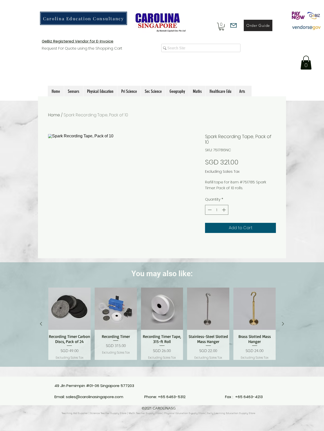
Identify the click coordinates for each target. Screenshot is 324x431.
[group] (162, 323)
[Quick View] (69, 309)
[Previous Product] (41, 324)
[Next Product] (283, 324)
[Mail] (233, 25)
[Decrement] (209, 209)
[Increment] (224, 209)
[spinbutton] (217, 209)
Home (54, 115)
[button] (221, 26)
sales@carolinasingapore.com (94, 396)
